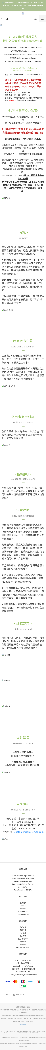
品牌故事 (23, 930)
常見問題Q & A (23, 911)
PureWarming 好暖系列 (23, 890)
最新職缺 (23, 944)
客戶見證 (23, 933)
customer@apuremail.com (29, 831)
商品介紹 (23, 927)
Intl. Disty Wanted (23, 947)
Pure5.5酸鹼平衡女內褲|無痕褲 (23, 878)
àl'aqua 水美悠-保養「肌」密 (23, 884)
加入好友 (23, 936)
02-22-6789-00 (25, 960)
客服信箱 (13, 100)
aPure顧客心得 (23, 914)
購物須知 (23, 908)
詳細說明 (23, 1024)
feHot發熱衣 (23, 887)
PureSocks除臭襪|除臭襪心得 (23, 875)
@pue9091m (26, 963)
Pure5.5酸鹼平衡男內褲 (23, 881)
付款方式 (23, 906)
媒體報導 (23, 941)
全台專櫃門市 (23, 939)
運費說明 (23, 903)
